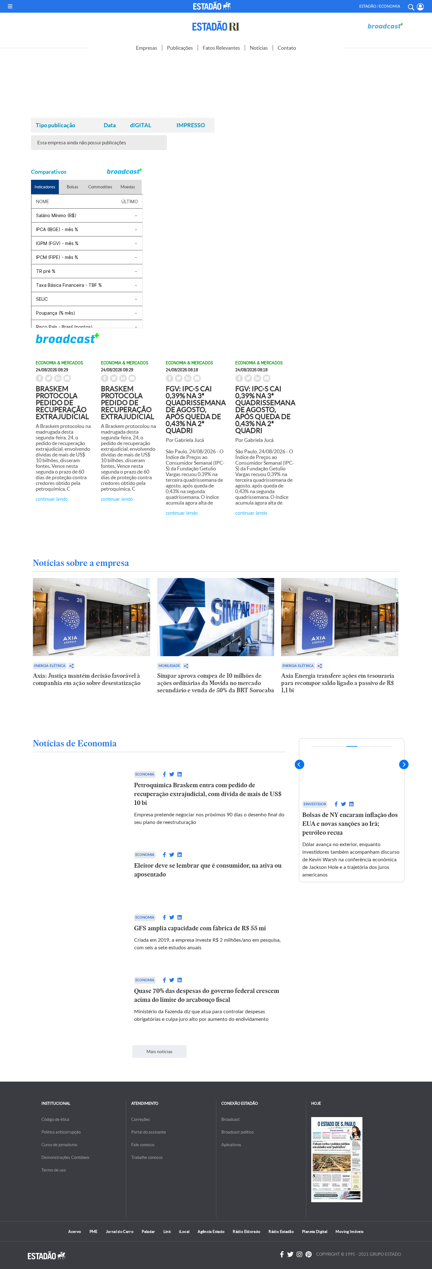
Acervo (74, 1231)
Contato (287, 48)
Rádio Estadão (281, 1231)
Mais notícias (159, 1051)
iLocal (184, 1231)
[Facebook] (282, 1254)
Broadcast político (237, 1132)
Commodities (100, 187)
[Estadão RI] (216, 26)
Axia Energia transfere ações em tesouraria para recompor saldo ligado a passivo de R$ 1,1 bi (337, 683)
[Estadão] (213, 6)
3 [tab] (340, 746)
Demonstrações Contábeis (65, 1157)
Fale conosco (142, 1144)
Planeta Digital (314, 1231)
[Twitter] (290, 1254)
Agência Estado (211, 1231)
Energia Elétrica (49, 666)
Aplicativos (231, 1144)
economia (144, 774)
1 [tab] (316, 746)
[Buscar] (411, 6)
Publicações (180, 48)
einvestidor (315, 804)
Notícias (259, 48)
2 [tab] (328, 746)
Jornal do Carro (119, 1231)
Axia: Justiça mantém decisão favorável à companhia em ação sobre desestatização (86, 679)
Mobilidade (169, 666)
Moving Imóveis (349, 1231)
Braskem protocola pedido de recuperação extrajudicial (62, 402)
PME (93, 1231)
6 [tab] (375, 746)
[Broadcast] (385, 26)
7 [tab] (386, 746)
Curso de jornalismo (59, 1144)
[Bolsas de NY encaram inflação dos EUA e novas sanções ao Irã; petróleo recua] (351, 768)
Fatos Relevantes (221, 48)
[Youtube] (308, 1254)
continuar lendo (52, 498)
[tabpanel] (351, 810)
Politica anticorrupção (61, 1132)
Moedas (127, 187)
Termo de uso (53, 1170)
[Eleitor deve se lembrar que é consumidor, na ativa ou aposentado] (77, 870)
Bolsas (72, 187)
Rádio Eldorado (246, 1231)
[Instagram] (299, 1254)
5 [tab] (363, 746)
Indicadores (44, 187)
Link (167, 1231)
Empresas (146, 48)
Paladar (148, 1231)
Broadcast (230, 1119)
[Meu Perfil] (420, 6)
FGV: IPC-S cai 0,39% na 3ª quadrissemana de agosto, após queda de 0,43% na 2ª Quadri (196, 409)
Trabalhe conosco (147, 1157)
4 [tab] (351, 746)
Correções (140, 1119)
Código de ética (55, 1119)
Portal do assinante (148, 1132)
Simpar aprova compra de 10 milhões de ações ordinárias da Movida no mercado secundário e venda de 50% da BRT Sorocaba (215, 683)
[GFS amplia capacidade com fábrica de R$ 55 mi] (77, 933)
